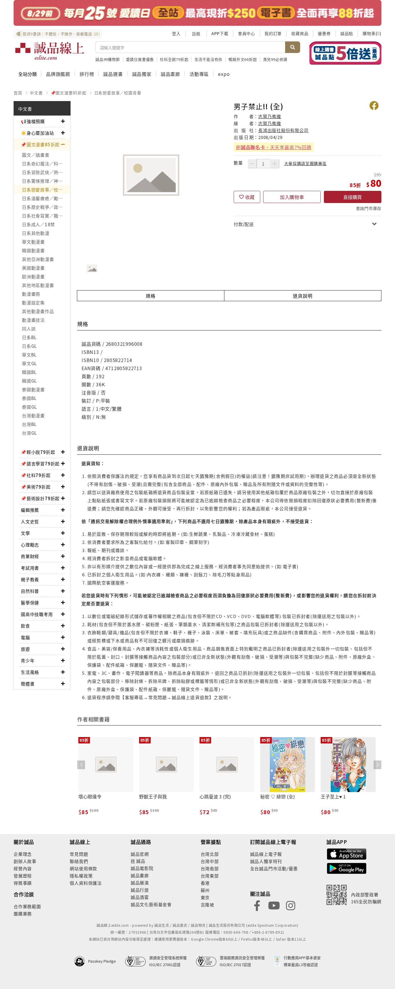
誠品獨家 (142, 73)
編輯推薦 (30, 510)
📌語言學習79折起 (40, 463)
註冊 (196, 33)
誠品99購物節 (107, 59)
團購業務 (23, 914)
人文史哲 (30, 521)
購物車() (372, 33)
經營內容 (23, 868)
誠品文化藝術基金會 (151, 904)
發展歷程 (23, 876)
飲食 (25, 626)
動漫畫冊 (31, 294)
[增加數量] (274, 163)
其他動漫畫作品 (38, 311)
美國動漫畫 (33, 268)
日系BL (29, 337)
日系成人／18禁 (38, 224)
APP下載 (219, 33)
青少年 (27, 660)
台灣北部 (210, 854)
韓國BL (29, 372)
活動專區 (199, 73)
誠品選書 (113, 73)
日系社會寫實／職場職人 (46, 216)
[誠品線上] (50, 51)
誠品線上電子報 (266, 854)
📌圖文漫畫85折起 (68, 93)
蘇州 (205, 890)
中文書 (36, 93)
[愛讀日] (197, 13)
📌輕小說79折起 (38, 452)
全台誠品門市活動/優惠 (274, 868)
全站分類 (27, 73)
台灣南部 (210, 868)
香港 (205, 883)
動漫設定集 (33, 302)
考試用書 (30, 568)
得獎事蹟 (23, 883)
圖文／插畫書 (35, 155)
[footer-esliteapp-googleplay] (346, 868)
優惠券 (324, 33)
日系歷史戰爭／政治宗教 (46, 207)
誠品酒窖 (140, 897)
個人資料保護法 (86, 883)
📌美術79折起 (36, 487)
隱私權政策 (81, 876)
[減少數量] (252, 163)
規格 (151, 295)
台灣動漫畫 (33, 415)
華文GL (29, 363)
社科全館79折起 (174, 59)
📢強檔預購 (33, 121)
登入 (176, 33)
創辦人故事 (25, 861)
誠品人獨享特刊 (266, 861)
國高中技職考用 (37, 614)
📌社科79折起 (36, 475)
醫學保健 (30, 602)
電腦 (25, 637)
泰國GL (29, 407)
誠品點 (346, 33)
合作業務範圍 (27, 906)
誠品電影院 (142, 868)
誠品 (140, 861)
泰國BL (29, 398)
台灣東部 (210, 876)
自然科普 (30, 591)
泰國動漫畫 (33, 389)
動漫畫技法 (33, 320)
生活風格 (30, 672)
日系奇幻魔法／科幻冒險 (46, 163)
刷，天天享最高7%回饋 (273, 147)
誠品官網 (140, 854)
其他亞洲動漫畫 (38, 259)
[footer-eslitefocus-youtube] (274, 905)
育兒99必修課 (275, 59)
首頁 (18, 93)
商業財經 (30, 556)
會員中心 (246, 33)
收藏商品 (299, 33)
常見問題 (79, 854)
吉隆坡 (207, 905)
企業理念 (23, 854)
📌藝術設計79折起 (40, 498)
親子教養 (30, 579)
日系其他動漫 (35, 233)
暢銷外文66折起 (242, 59)
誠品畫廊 (170, 73)
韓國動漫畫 (33, 250)
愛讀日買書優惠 (140, 59)
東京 (205, 897)
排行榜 (87, 73)
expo (224, 73)
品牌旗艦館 (58, 73)
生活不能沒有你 (209, 59)
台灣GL (29, 433)
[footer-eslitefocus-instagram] (291, 905)
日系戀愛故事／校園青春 (117, 93)
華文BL (29, 355)
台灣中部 (210, 861)
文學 (25, 533)
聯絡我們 (79, 861)
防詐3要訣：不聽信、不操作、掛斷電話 (61, 33)
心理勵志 (30, 545)
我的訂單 (273, 33)
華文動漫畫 (33, 242)
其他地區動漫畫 (38, 285)
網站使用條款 (83, 868)
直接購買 (352, 196)
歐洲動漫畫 (33, 276)
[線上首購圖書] (345, 53)
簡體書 (27, 684)
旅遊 (25, 649)
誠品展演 (140, 883)
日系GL (29, 346)
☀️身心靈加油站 (37, 133)
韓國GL (29, 381)
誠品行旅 (140, 890)
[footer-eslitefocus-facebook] (257, 905)
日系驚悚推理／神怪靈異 (46, 181)
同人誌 (29, 329)
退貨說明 (302, 295)
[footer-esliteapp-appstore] (346, 853)
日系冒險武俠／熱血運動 (46, 172)
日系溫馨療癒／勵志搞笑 (46, 198)
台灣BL (29, 424)
